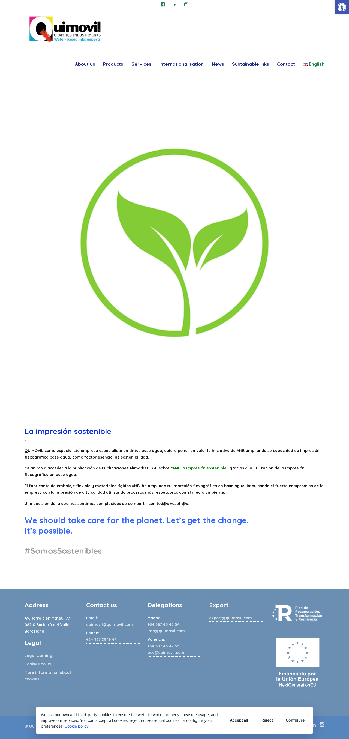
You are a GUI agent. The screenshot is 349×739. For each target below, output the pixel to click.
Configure (295, 720)
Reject (267, 720)
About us (85, 64)
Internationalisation (181, 64)
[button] (342, 7)
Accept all (239, 720)
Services (141, 64)
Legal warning (38, 655)
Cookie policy (77, 726)
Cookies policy (38, 664)
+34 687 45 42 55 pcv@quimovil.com (166, 646)
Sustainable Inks (250, 64)
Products (113, 64)
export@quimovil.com (230, 617)
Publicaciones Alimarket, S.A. (130, 468)
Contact (286, 64)
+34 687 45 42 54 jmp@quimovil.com (166, 624)
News (218, 64)
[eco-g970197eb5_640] (174, 242)
